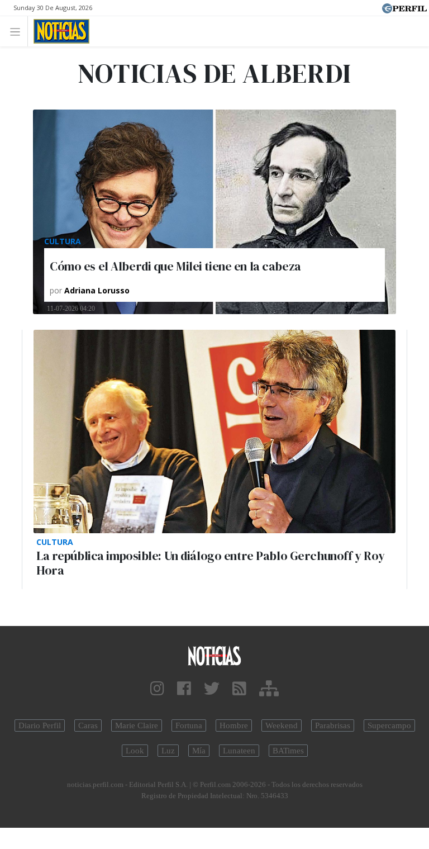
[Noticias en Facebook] (184, 689)
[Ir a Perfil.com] (404, 7)
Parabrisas (332, 725)
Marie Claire (136, 725)
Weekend (281, 725)
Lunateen (239, 750)
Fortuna (188, 725)
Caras (88, 725)
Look (135, 750)
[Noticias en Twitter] (212, 689)
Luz (168, 750)
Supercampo (389, 725)
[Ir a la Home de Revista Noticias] (58, 31)
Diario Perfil (39, 725)
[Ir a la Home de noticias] (214, 655)
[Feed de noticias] (239, 689)
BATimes (288, 750)
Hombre (234, 725)
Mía (199, 750)
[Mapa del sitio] (269, 689)
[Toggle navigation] (18, 31)
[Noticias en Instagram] (157, 689)
